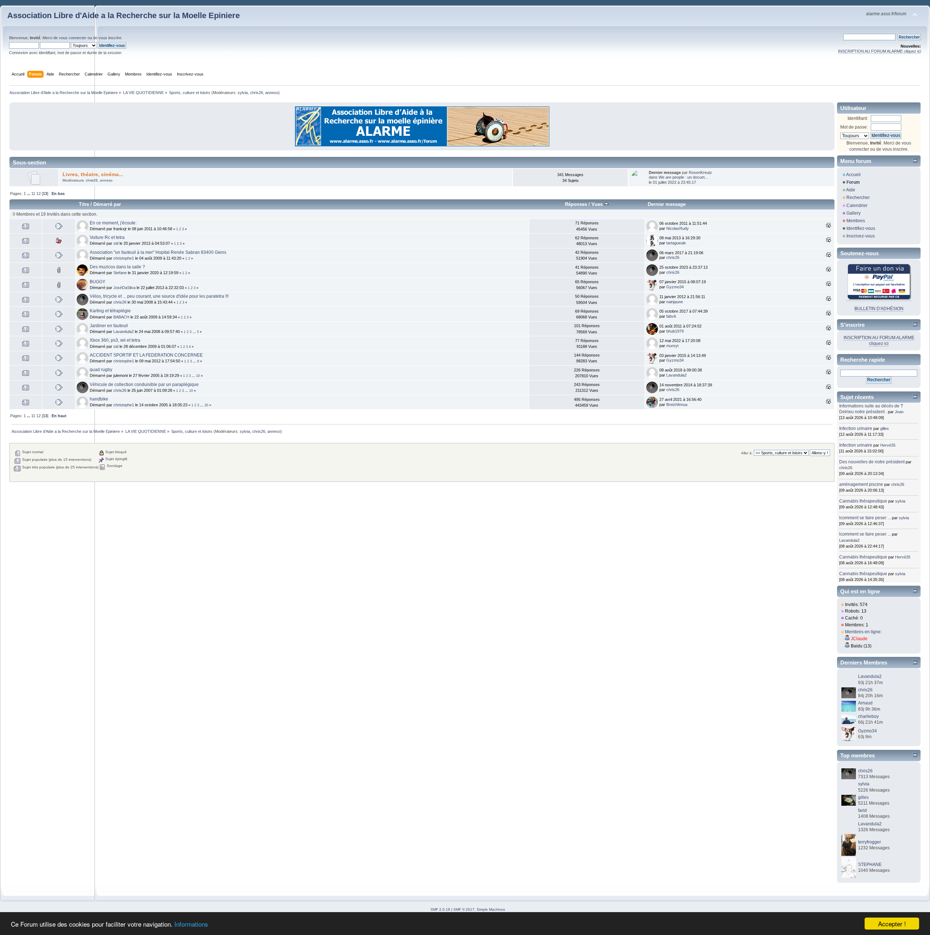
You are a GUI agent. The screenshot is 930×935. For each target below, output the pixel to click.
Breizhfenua (676, 404)
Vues (597, 204)
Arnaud (865, 703)
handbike (99, 399)
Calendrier (857, 205)
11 (33, 193)
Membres (855, 220)
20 (206, 405)
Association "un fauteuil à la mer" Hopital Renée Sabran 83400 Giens (158, 252)
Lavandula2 (123, 331)
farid (862, 810)
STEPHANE (870, 864)
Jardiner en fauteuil (109, 325)
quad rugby (101, 369)
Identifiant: (858, 118)
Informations (191, 923)
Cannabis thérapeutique (863, 501)
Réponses (576, 204)
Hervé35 (887, 445)
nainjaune (674, 302)
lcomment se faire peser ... (865, 517)
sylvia (243, 92)
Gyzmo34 (675, 287)
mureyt (672, 345)
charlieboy (868, 716)
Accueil (853, 174)
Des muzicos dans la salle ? (117, 266)
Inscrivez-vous (860, 236)
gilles (884, 428)
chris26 (256, 92)
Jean (899, 412)
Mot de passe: (854, 127)
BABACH (121, 317)
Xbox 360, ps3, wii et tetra (115, 340)
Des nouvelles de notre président (872, 461)
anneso (271, 92)
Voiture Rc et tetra (107, 237)
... (29, 193)
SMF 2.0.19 (440, 909)
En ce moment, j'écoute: (113, 222)
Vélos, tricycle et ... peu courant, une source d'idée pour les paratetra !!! (159, 296)
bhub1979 (675, 331)
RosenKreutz (700, 172)
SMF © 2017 (463, 909)
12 (38, 193)
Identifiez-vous (860, 228)
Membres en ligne (863, 631)
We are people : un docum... (683, 177)
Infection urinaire (855, 428)
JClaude (859, 638)
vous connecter (72, 38)
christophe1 (123, 258)
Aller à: (747, 453)
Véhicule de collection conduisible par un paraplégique (144, 384)
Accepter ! (892, 923)
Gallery (853, 213)
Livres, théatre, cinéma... (92, 174)
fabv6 (671, 316)
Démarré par (107, 204)
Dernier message (667, 204)
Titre (84, 204)
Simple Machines (491, 909)
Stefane (120, 273)
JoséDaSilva (124, 287)
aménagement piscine (861, 484)
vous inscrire (109, 38)
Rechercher (858, 197)
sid (115, 243)
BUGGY (97, 281)
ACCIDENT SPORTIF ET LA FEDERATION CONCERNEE (146, 355)
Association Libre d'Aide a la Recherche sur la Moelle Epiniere (123, 15)
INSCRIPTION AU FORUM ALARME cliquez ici (879, 51)
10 (198, 376)
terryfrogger (869, 842)
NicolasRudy (677, 228)
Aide (850, 189)
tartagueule (676, 243)
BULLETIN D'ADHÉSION (878, 308)
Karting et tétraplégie (110, 310)
